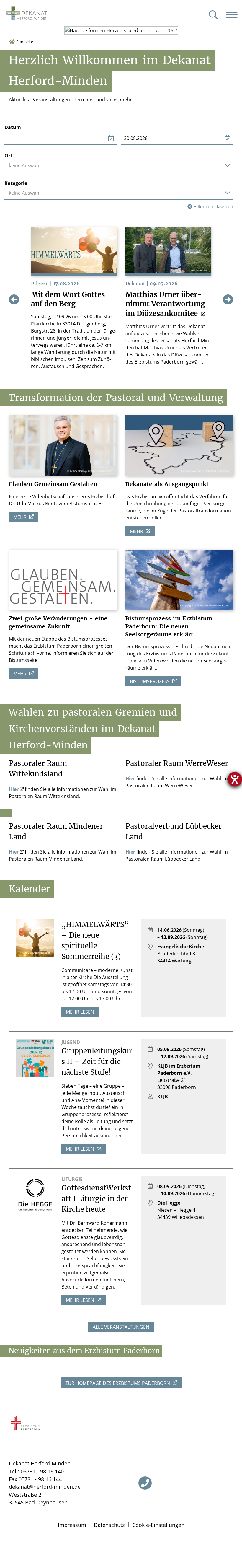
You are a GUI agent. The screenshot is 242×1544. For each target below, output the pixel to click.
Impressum (72, 1524)
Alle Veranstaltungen (121, 1327)
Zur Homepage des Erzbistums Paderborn (118, 1383)
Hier (14, 789)
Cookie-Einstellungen (158, 1524)
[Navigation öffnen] (234, 14)
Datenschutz (109, 1524)
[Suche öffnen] (213, 15)
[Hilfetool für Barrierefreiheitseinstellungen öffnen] (235, 779)
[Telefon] (145, 1483)
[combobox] (118, 165)
